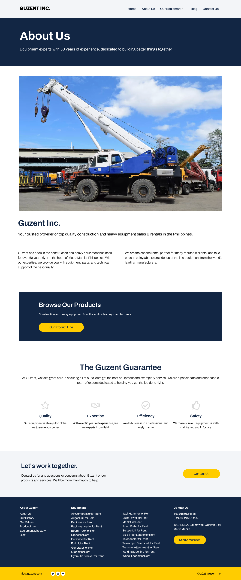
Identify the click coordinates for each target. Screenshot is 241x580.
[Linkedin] (58, 574)
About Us (148, 9)
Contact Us (211, 9)
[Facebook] (53, 574)
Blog (194, 9)
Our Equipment (170, 9)
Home (132, 9)
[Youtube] (63, 574)
